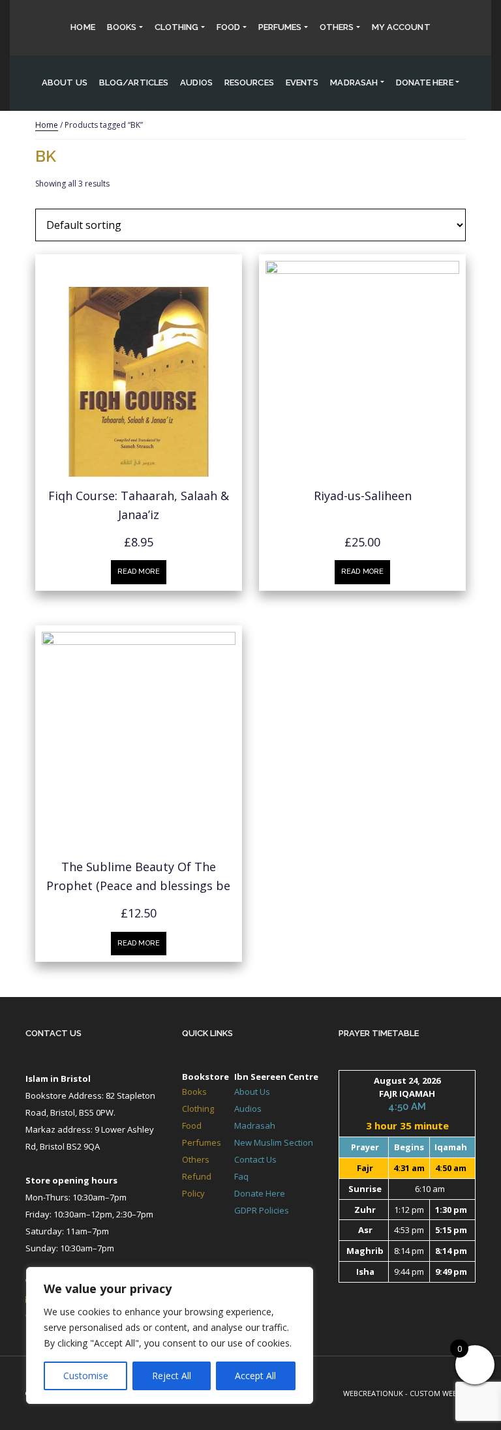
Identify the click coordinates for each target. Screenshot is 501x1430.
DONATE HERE (424, 82)
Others (337, 27)
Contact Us (53, 1033)
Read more (138, 571)
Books (122, 27)
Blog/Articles (133, 82)
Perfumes (280, 27)
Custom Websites (443, 1393)
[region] (169, 1335)
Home (82, 27)
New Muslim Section (273, 1142)
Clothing (177, 27)
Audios (196, 82)
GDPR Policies (261, 1210)
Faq (241, 1176)
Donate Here (259, 1193)
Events (302, 82)
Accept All (255, 1375)
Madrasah (354, 82)
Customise (85, 1375)
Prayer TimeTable (379, 1033)
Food (228, 27)
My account (401, 27)
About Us (64, 82)
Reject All (171, 1375)
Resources (249, 82)
